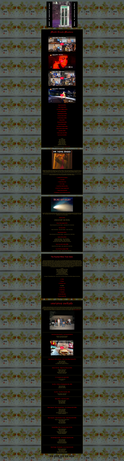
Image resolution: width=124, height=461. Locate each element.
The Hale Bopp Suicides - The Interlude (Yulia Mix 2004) (62, 437)
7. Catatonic (62, 291)
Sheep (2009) (62, 120)
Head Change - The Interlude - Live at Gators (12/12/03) (62, 447)
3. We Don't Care (62, 283)
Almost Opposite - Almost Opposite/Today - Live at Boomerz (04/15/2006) (62, 407)
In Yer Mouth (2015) (62, 111)
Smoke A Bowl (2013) (62, 237)
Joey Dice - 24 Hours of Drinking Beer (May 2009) (62, 384)
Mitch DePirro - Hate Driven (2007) (62, 398)
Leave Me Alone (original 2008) (62, 248)
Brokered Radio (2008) (62, 122)
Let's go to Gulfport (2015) (62, 109)
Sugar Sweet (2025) (62, 105)
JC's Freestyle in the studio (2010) (62, 377)
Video (67, 456)
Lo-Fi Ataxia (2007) (62, 124)
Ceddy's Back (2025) (62, 107)
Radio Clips (56, 456)
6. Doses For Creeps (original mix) (62, 188)
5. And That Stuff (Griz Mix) (62, 186)
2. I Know (62, 281)
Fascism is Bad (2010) (62, 115)
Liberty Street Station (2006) (62, 128)
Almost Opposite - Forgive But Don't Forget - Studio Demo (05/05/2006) (62, 417)
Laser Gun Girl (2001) (62, 134)
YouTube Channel (67, 146)
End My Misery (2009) (62, 117)
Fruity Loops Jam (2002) (62, 132)
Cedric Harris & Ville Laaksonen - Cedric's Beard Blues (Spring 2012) (62, 359)
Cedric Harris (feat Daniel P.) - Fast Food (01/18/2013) (62, 334)
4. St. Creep (62, 183)
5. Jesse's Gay (62, 287)
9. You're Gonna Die (62, 296)
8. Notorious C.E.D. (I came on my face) (62, 192)
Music (51, 456)
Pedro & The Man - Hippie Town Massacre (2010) (62, 367)
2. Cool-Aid (62, 179)
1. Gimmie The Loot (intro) (62, 177)
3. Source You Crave (62, 181)
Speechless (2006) (62, 130)
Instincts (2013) (62, 217)
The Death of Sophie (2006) (62, 126)
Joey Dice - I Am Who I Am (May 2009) (62, 391)
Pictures (62, 456)
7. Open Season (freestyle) (62, 190)
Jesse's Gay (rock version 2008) (62, 244)
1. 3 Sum (62, 279)
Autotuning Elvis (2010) (62, 113)
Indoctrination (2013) (62, 232)
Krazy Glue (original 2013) (62, 223)
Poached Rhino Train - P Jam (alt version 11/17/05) (62, 427)
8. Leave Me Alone (62, 294)
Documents (71, 456)
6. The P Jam (62, 289)
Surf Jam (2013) (62, 227)
